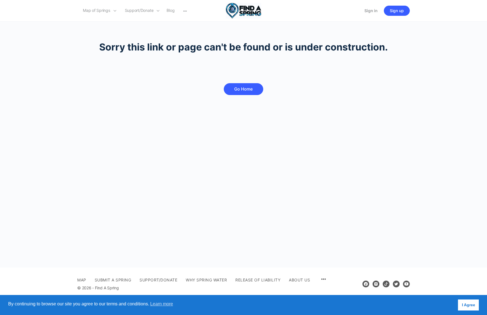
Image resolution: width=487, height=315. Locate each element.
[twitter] (396, 284)
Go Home (243, 89)
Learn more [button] (161, 303)
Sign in (371, 10)
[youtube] (406, 284)
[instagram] (376, 284)
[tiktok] (386, 284)
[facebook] (365, 284)
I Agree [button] (468, 305)
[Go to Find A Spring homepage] (243, 10)
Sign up (397, 10)
